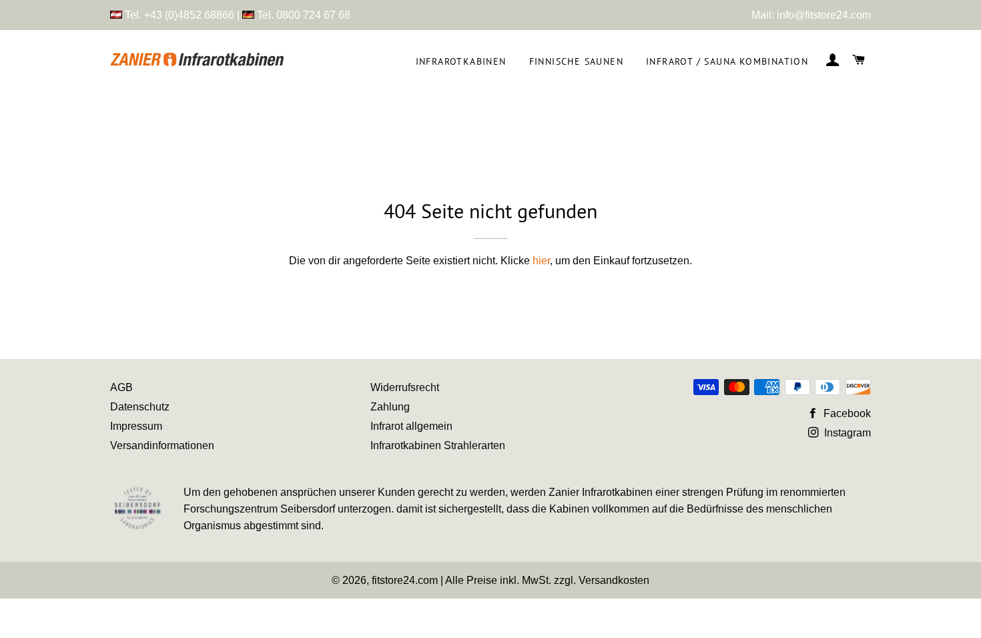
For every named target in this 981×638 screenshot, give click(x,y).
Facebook (846, 413)
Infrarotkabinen (461, 61)
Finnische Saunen (576, 61)
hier (541, 260)
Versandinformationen (162, 445)
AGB (121, 387)
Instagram (846, 432)
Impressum (136, 426)
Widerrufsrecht (404, 387)
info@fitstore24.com (824, 15)
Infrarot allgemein (411, 426)
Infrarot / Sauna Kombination (727, 61)
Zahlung (390, 406)
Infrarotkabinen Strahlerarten (437, 445)
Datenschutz (140, 406)
